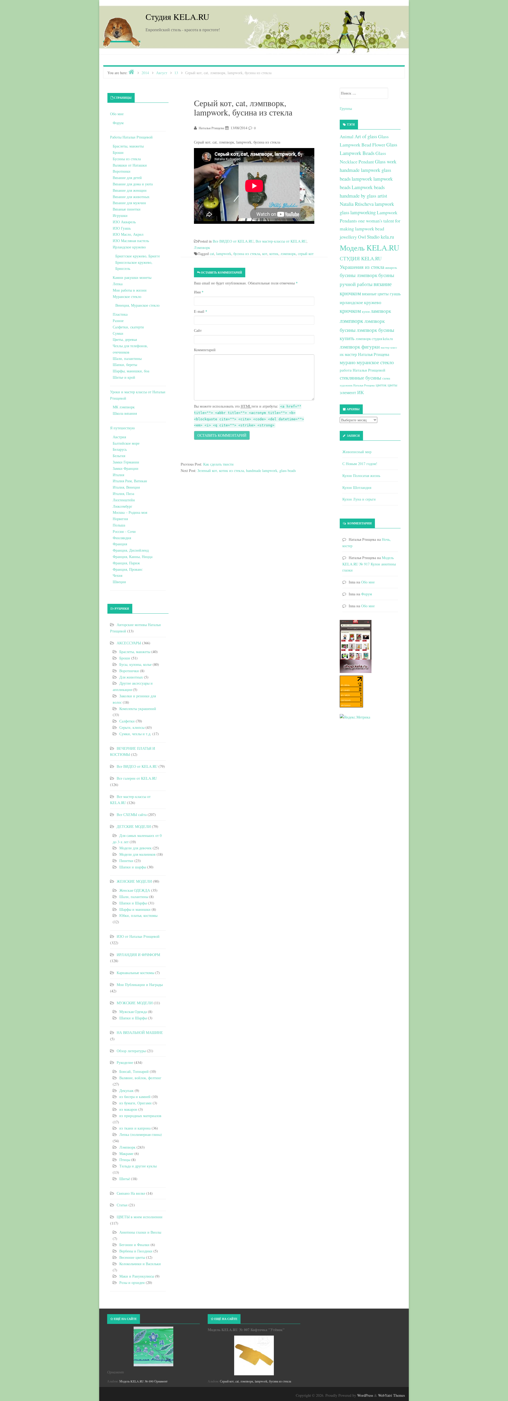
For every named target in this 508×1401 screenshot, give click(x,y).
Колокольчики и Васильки (140, 1263)
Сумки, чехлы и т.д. (135, 733)
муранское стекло (375, 362)
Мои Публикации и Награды (140, 984)
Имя (198, 292)
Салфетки (127, 721)
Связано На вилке (131, 1193)
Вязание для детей (127, 177)
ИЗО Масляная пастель (131, 240)
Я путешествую (122, 427)
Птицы (124, 1159)
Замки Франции (125, 468)
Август (161, 72)
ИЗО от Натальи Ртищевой (138, 936)
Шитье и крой (124, 377)
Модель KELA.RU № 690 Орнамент (143, 1381)
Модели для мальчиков (137, 854)
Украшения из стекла (362, 267)
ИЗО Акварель (124, 221)
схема (386, 378)
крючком (350, 310)
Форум (118, 122)
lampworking (363, 212)
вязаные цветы (375, 294)
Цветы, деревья (125, 339)
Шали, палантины (127, 358)
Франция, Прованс (128, 569)
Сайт (198, 330)
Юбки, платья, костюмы (138, 915)
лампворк (381, 310)
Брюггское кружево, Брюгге (137, 255)
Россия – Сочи (124, 531)
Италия (118, 474)
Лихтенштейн (124, 499)
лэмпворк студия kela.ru (374, 338)
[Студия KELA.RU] (121, 31)
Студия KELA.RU (177, 16)
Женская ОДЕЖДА (134, 890)
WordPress (365, 1395)
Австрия (119, 436)
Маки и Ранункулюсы (136, 1276)
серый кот (306, 253)
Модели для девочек (135, 847)
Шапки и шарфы (132, 866)
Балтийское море (126, 443)
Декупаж (126, 1090)
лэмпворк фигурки (360, 346)
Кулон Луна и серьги (359, 499)
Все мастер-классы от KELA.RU (281, 241)
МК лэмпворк (124, 406)
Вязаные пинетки (126, 209)
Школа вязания (125, 413)
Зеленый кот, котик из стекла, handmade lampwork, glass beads (246, 470)
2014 (145, 72)
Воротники (121, 171)
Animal (346, 136)
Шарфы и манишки (135, 909)
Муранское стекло (127, 296)
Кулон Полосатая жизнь (361, 475)
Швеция (119, 581)
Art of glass (366, 136)
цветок (381, 385)
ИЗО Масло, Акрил (128, 234)
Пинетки (126, 860)
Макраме (126, 1153)
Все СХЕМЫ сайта (132, 814)
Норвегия (120, 518)
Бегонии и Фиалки (134, 1244)
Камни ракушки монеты (132, 277)
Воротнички (129, 670)
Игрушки (120, 215)
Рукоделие (125, 1062)
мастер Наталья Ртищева (367, 354)
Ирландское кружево (129, 246)
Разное (118, 320)
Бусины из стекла (127, 158)
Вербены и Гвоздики (135, 1250)
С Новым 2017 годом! (359, 463)
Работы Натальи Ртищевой (131, 137)
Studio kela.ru (380, 236)
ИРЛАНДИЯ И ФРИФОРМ (138, 954)
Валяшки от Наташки (130, 165)
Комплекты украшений (137, 708)
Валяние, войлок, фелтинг (140, 1077)
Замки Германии (126, 462)
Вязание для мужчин (129, 202)
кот (264, 253)
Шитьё (124, 1178)
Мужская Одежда (133, 1011)
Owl (362, 237)
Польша (119, 525)
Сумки (118, 333)
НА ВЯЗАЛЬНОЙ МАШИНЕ (140, 1032)
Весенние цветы (132, 1257)
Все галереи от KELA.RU (137, 778)
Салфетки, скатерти (128, 326)
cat (212, 253)
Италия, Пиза (123, 493)
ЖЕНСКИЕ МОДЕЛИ (134, 881)
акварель (391, 267)
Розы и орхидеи (132, 1282)
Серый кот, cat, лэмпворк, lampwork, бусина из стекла (255, 1381)
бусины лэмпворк (358, 275)
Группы (346, 108)
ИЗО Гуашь (122, 228)
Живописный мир (356, 451)
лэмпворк (288, 253)
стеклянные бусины (360, 377)
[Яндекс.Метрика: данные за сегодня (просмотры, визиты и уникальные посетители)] (355, 717)
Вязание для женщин (130, 190)
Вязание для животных (131, 196)
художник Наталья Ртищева (357, 385)
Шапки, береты (125, 364)
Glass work (385, 161)
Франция (120, 543)
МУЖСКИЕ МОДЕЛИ (135, 1002)
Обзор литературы (131, 1050)
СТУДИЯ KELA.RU (361, 258)
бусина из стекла (246, 253)
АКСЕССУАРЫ (129, 642)
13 (176, 72)
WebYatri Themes (391, 1395)
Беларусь (120, 449)
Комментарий (205, 349)
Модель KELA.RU (369, 247)
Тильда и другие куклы (138, 1165)
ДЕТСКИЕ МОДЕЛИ (134, 826)
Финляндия (122, 537)
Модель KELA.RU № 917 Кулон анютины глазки (369, 564)
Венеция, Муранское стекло (137, 305)
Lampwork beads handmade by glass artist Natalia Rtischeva (363, 195)
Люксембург (122, 506)
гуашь (395, 293)
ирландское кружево (360, 302)
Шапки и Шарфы (133, 902)
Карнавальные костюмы (135, 972)
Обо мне (117, 113)
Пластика (120, 314)
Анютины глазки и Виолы (140, 1232)
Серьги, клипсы (131, 727)
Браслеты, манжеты (128, 146)
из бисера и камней (135, 1096)
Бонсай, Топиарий (134, 1071)
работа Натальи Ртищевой (362, 370)
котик (273, 253)
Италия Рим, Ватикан (130, 480)
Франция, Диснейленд (131, 550)
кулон (366, 311)
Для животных (131, 677)
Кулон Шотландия (356, 487)
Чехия (117, 575)
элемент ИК (352, 392)
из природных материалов (140, 1115)
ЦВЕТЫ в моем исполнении (139, 1216)
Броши (118, 152)
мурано (348, 362)
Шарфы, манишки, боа (131, 370)
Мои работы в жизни (130, 290)
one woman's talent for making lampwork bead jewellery (370, 228)
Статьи (122, 1204)
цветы (392, 385)
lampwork (223, 253)
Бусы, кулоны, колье (135, 664)
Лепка (118, 283)
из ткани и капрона (135, 1128)
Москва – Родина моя (130, 512)
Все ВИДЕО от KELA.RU (233, 241)
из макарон (128, 1109)
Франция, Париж (126, 562)
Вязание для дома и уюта (133, 183)
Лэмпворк (202, 247)
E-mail (200, 311)
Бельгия (119, 455)
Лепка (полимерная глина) (140, 1134)
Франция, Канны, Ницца (132, 556)
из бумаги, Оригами (135, 1102)
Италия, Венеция (126, 487)
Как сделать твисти (218, 464)
